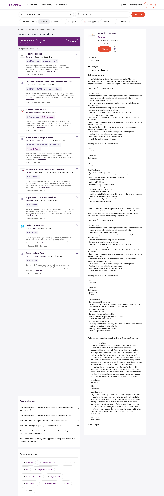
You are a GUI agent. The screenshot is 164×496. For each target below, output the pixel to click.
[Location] (100, 14)
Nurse (69, 462)
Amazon (29, 462)
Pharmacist (30, 483)
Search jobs (22, 29)
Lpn (67, 483)
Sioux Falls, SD (34, 29)
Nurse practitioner (33, 476)
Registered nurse (45, 469)
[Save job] (77, 54)
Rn (27, 469)
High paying (55, 476)
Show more (50, 71)
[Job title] (44, 14)
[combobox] (46, 14)
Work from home (50, 462)
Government (50, 483)
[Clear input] (71, 14)
